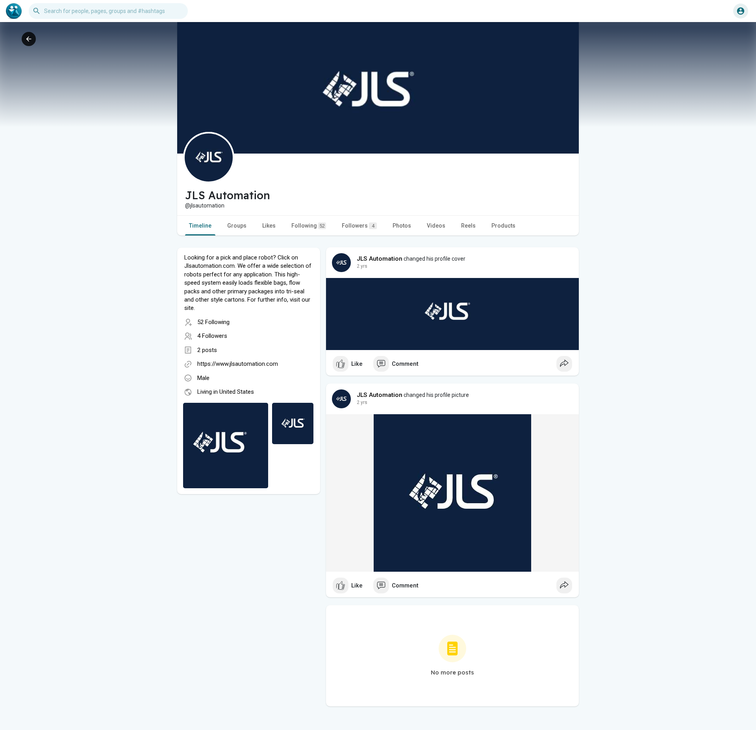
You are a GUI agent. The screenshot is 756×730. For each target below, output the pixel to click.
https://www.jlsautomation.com (237, 363)
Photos (402, 225)
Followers (358, 225)
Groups (236, 225)
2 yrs (362, 266)
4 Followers (212, 335)
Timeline (200, 225)
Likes (269, 225)
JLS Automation (379, 258)
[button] (740, 11)
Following (308, 225)
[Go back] (29, 39)
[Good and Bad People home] (14, 11)
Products (503, 225)
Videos (436, 225)
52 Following (213, 322)
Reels (468, 225)
